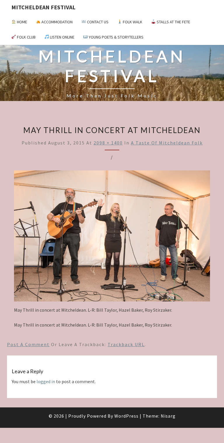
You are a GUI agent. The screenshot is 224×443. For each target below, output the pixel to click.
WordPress (126, 416)
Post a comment (28, 344)
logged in (45, 381)
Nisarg (168, 416)
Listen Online (61, 37)
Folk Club (26, 37)
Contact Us (97, 22)
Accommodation (57, 22)
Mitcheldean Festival (43, 7)
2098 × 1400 (108, 143)
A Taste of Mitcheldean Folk (167, 143)
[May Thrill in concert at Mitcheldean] (112, 237)
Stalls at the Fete (173, 22)
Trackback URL (126, 344)
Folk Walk (132, 22)
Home (21, 22)
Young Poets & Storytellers (116, 37)
